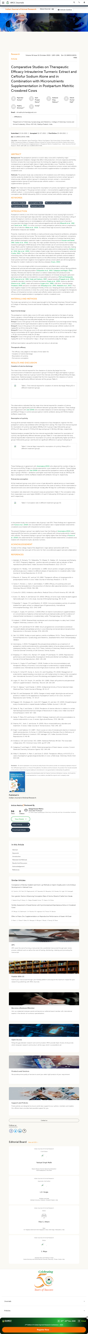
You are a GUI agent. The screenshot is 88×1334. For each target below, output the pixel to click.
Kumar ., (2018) (21, 525)
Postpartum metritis (20, 206)
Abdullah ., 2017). (64, 286)
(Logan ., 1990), (47, 283)
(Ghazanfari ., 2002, (44, 270)
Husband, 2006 (16, 286)
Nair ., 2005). (24, 251)
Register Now (43, 1330)
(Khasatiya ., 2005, (49, 286)
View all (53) (32, 1142)
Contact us (44, 1120)
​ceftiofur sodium (19, 203)
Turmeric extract (37, 206)
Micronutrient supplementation (58, 203)
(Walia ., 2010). (32, 227)
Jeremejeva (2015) (43, 466)
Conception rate (35, 203)
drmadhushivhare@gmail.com (27, 112)
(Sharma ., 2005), (18, 283)
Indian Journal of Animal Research (20, 9)
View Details (20, 819)
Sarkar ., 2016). (21, 243)
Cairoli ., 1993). (20, 225)
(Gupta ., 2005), (54, 281)
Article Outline (66, 10)
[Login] (85, 2)
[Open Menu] (3, 2)
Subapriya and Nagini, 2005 (62, 270)
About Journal (45, 9)
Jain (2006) (30, 410)
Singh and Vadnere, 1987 (38, 279)
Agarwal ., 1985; (22, 279)
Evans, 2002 (56, 262)
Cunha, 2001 (15, 253)
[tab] (44, 117)
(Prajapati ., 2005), (66, 279)
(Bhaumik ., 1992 (67, 223)
